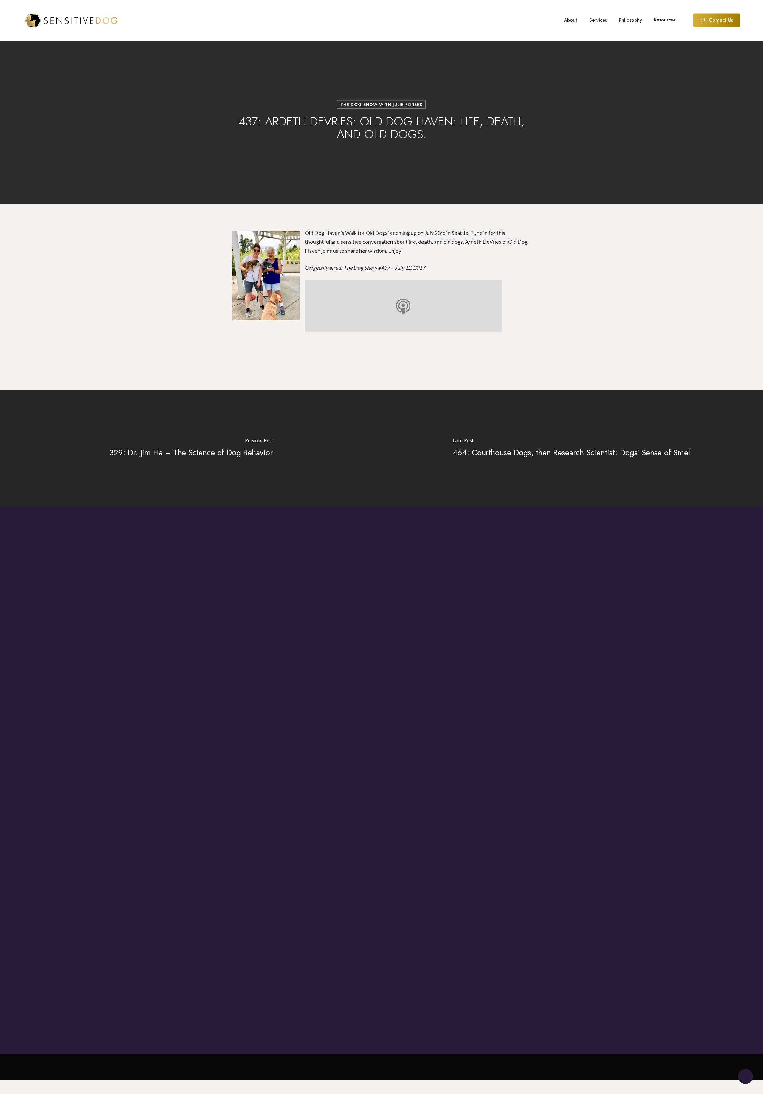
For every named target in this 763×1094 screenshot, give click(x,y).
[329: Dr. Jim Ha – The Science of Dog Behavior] (191, 448)
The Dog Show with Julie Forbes (381, 105)
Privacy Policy (681, 1090)
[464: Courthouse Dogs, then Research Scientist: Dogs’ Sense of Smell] (572, 448)
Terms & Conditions (635, 1090)
